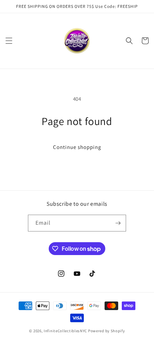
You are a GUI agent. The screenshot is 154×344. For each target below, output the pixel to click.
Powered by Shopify (106, 330)
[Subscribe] (118, 223)
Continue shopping (77, 147)
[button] (9, 41)
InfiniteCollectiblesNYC (65, 330)
